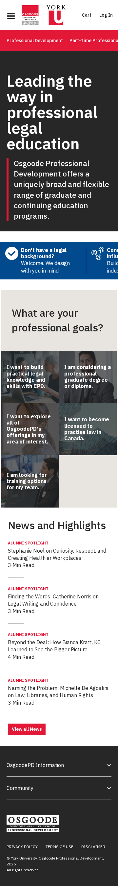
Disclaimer (93, 846)
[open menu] (11, 16)
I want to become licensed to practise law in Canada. (86, 429)
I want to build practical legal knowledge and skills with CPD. (26, 376)
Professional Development (35, 40)
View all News (27, 729)
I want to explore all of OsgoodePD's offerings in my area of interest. (29, 429)
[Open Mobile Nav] (11, 16)
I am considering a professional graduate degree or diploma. (87, 376)
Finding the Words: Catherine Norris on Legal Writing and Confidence (53, 596)
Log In (106, 15)
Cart (86, 15)
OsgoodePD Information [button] (35, 765)
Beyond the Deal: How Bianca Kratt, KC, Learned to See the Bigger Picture (55, 642)
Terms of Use (59, 846)
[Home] (44, 16)
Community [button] (20, 788)
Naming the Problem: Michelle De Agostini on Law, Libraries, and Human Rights (58, 688)
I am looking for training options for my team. (27, 481)
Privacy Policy (22, 846)
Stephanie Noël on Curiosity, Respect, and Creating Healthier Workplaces (57, 551)
